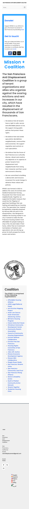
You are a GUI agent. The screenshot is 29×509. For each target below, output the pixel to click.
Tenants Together (13, 387)
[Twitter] (7, 465)
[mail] (19, 53)
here (22, 29)
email (14, 49)
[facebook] (10, 53)
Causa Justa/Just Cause (16, 323)
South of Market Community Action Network (14, 383)
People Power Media (15, 362)
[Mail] (3, 468)
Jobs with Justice (14, 352)
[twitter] (14, 53)
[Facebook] (3, 465)
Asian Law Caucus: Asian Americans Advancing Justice (14, 315)
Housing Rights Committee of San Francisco (14, 348)
